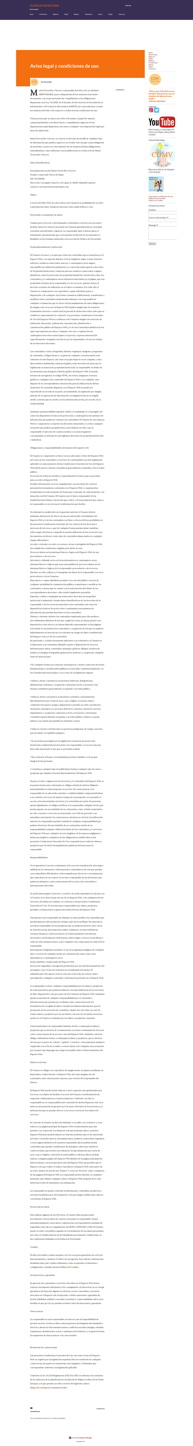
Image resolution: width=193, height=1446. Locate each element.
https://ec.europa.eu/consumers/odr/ (48, 1387)
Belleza (76, 14)
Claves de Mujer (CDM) (44, 5)
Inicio (31, 14)
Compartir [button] (120, 90)
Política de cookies (156, 200)
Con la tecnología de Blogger (81, 1438)
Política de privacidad (157, 198)
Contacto (121, 14)
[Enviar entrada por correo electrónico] (31, 1409)
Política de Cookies (69, 1267)
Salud (66, 14)
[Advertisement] (96, 35)
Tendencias (88, 14)
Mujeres (55, 14)
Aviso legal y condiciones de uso (161, 196)
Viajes (110, 14)
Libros (100, 14)
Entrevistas (43, 14)
